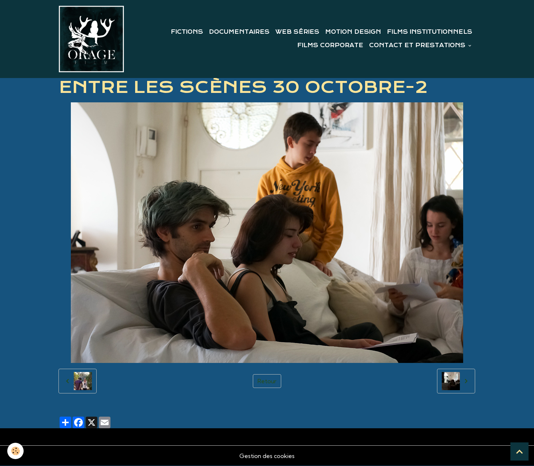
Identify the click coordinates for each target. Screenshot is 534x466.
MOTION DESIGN (353, 32)
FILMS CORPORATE (330, 45)
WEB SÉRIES (297, 32)
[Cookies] (15, 451)
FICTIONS (187, 32)
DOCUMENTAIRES (239, 32)
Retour (267, 381)
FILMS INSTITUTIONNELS (429, 32)
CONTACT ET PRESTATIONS (418, 45)
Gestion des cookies (267, 455)
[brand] (91, 39)
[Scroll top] (519, 451)
